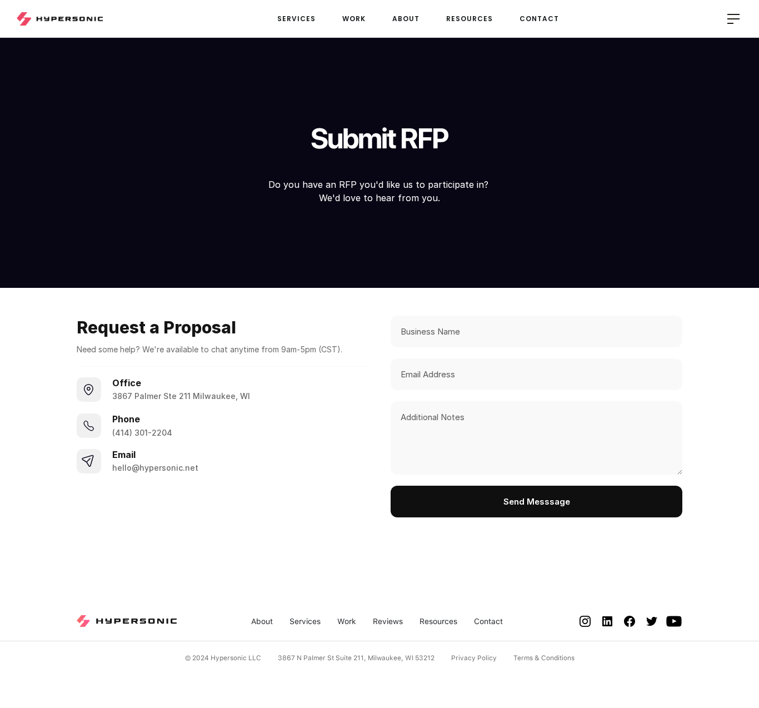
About (262, 621)
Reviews (388, 621)
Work (346, 621)
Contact (488, 621)
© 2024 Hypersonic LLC (223, 658)
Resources (438, 621)
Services (305, 621)
